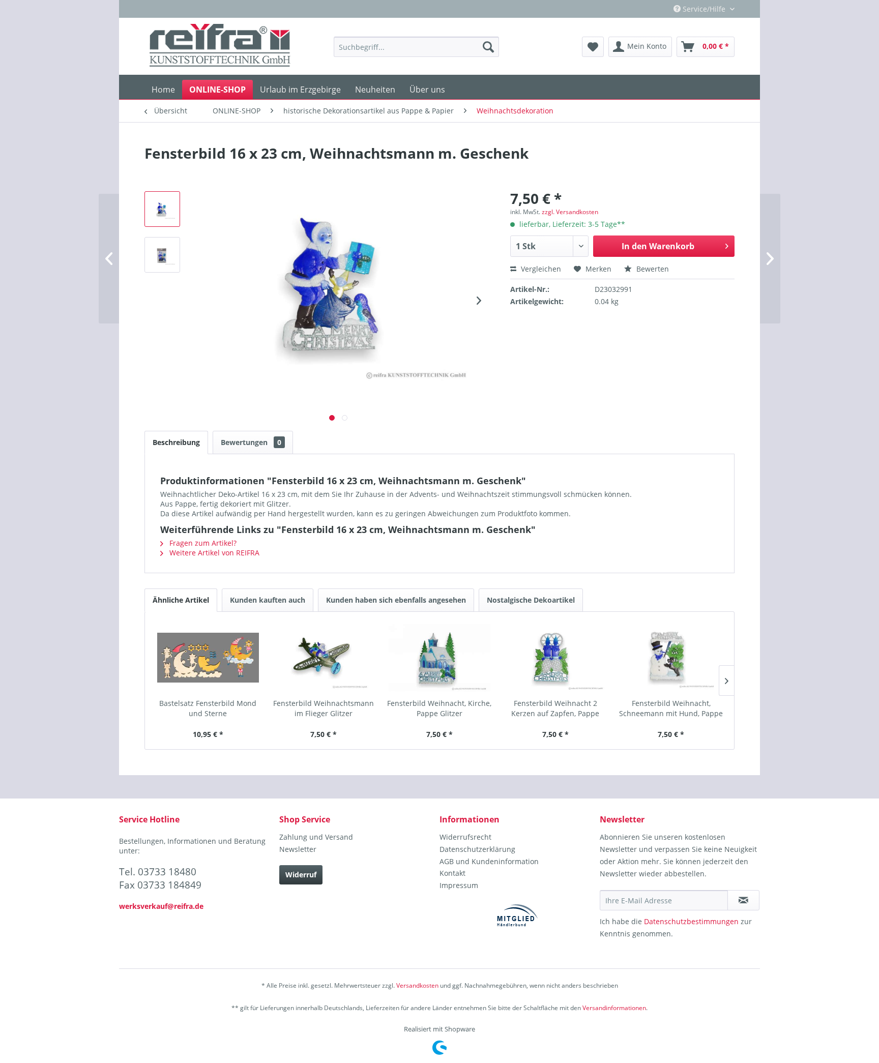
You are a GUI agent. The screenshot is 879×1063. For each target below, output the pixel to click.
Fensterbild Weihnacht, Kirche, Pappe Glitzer (439, 708)
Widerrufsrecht (465, 837)
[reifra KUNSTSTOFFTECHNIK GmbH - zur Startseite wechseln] (220, 47)
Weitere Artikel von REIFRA (213, 552)
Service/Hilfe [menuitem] (704, 9)
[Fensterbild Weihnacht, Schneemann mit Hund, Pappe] (671, 657)
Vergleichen (540, 269)
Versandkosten (417, 985)
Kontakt (452, 873)
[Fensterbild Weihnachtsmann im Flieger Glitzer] (324, 657)
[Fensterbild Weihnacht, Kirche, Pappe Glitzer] (439, 657)
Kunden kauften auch (267, 600)
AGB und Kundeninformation (489, 861)
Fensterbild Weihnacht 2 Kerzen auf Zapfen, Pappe (555, 708)
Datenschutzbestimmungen (691, 921)
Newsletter (297, 849)
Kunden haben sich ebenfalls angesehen (396, 600)
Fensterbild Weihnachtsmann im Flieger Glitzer (323, 708)
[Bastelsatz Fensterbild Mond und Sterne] (208, 657)
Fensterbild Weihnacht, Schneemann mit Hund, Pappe (671, 708)
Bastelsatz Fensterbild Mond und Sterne (207, 708)
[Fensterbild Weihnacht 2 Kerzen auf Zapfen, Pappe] (555, 657)
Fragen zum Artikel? (202, 543)
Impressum (459, 885)
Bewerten (651, 269)
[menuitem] (416, 47)
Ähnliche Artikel (181, 600)
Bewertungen (251, 442)
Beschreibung (176, 442)
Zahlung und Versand (316, 837)
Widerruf (300, 874)
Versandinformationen (614, 1007)
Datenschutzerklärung (477, 849)
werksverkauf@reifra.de (161, 906)
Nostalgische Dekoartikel (531, 600)
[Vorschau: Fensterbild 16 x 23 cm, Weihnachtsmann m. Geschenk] (162, 209)
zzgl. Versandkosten (570, 212)
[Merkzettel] (593, 47)
